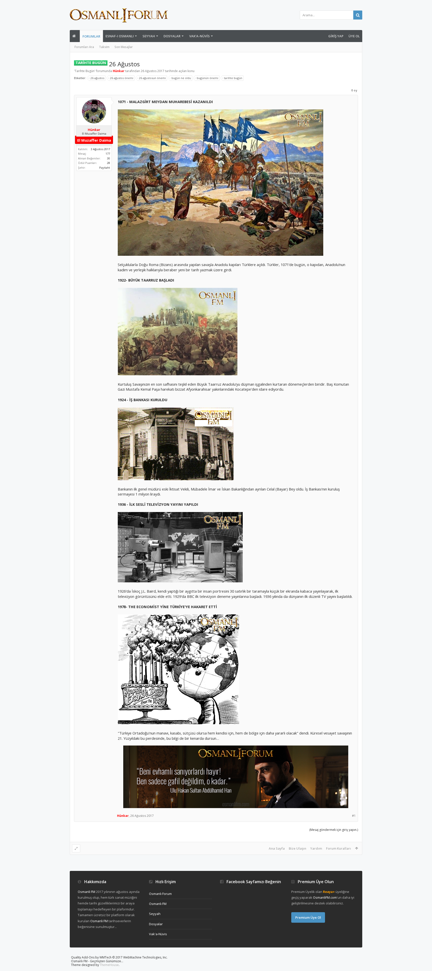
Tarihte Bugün (84, 71)
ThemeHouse (109, 965)
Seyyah (148, 36)
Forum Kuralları (338, 848)
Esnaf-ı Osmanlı (120, 36)
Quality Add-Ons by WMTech (119, 957)
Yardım (316, 848)
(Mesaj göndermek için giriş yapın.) (333, 830)
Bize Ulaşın (297, 848)
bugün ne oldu (181, 78)
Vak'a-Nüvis (199, 36)
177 (108, 153)
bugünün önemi (207, 78)
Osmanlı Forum (160, 893)
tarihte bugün (233, 78)
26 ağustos (97, 78)
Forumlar (91, 36)
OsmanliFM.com (325, 897)
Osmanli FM (86, 891)
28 (108, 163)
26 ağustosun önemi (152, 78)
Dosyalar (172, 36)
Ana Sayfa (277, 848)
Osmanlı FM (157, 903)
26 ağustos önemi (121, 78)
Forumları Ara (84, 47)
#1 (354, 816)
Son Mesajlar (123, 47)
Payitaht (104, 167)
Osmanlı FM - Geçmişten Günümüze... (97, 961)
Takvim (104, 47)
